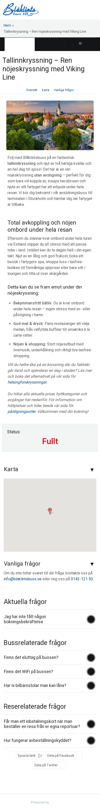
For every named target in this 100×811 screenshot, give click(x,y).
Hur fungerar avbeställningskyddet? (37, 740)
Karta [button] (45, 90)
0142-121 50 (82, 579)
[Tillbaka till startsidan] (20, 10)
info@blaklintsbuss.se (23, 579)
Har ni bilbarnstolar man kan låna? (35, 685)
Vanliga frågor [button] (64, 90)
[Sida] (19, 44)
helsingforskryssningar (27, 382)
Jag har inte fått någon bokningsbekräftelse (25, 619)
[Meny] (80, 44)
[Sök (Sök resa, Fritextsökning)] (50, 44)
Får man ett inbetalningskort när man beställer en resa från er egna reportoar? (42, 724)
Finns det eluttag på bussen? (31, 657)
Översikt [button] (31, 90)
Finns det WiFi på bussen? (28, 671)
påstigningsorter (21, 411)
